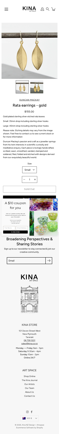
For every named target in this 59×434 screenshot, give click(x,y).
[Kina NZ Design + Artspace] (29, 9)
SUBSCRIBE (15, 232)
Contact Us (29, 396)
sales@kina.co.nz (29, 343)
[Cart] (53, 9)
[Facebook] (31, 412)
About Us (29, 392)
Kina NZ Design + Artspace (33, 425)
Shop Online (29, 376)
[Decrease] (24, 179)
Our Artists (29, 384)
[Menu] (6, 9)
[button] (47, 9)
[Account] (42, 9)
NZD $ (29, 418)
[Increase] (35, 179)
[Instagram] (27, 412)
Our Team (29, 388)
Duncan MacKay (29, 100)
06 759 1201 (29, 340)
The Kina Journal (29, 380)
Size (30, 163)
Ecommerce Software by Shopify (29, 428)
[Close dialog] (55, 200)
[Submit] (48, 260)
